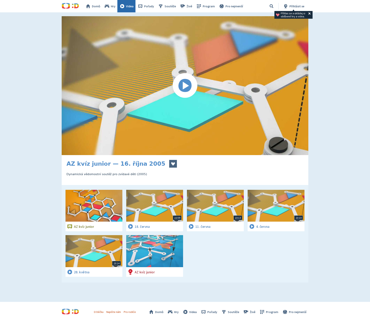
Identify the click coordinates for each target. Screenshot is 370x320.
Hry (113, 6)
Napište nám (113, 312)
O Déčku (98, 312)
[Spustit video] (185, 85)
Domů (96, 6)
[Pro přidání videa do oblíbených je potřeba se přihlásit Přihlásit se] (173, 164)
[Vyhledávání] (271, 6)
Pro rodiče (130, 312)
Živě (189, 6)
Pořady (149, 6)
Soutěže (170, 6)
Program (209, 6)
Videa (130, 6)
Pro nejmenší (234, 6)
